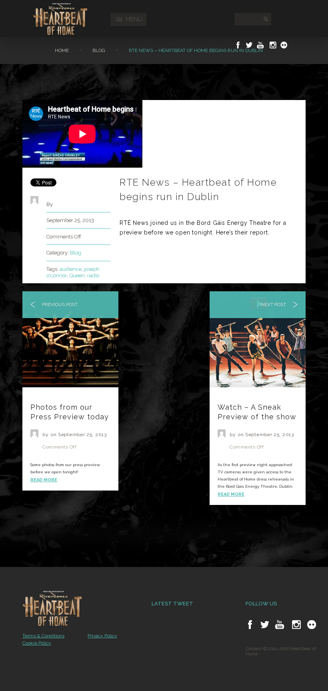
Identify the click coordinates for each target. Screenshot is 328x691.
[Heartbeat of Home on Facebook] (250, 624)
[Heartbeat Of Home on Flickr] (284, 45)
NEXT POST (274, 304)
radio (93, 275)
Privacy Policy (102, 636)
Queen (77, 275)
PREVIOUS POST (59, 304)
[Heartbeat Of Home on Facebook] (238, 45)
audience (71, 269)
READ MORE (43, 480)
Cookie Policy (36, 643)
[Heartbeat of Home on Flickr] (311, 624)
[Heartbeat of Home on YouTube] (279, 624)
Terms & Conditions (43, 636)
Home (62, 50)
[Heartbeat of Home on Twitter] (264, 624)
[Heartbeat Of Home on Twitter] (249, 45)
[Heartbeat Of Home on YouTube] (260, 45)
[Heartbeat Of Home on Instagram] (272, 45)
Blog (98, 50)
